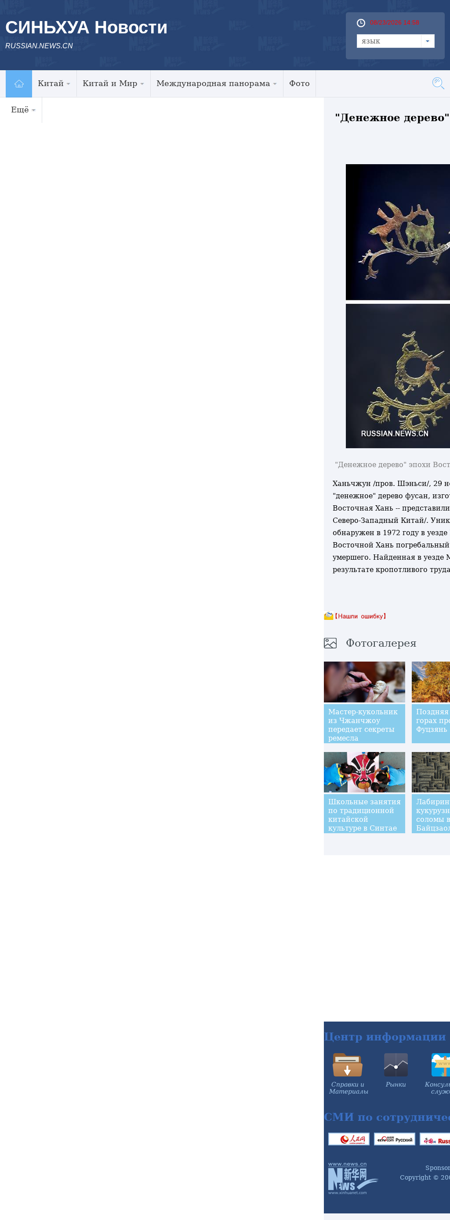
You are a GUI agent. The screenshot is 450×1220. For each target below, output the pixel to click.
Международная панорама (213, 83)
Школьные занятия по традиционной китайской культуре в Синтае (364, 815)
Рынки (396, 1084)
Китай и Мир (110, 83)
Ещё (20, 109)
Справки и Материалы (348, 1088)
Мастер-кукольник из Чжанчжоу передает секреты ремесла (363, 725)
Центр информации (385, 1036)
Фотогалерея (381, 643)
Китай (51, 83)
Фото (299, 83)
